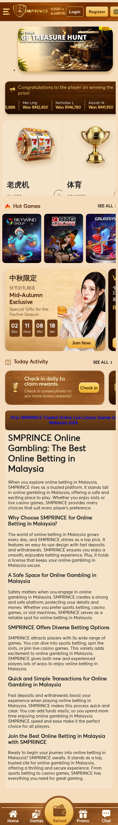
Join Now (81, 342)
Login (74, 11)
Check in (89, 387)
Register (97, 11)
